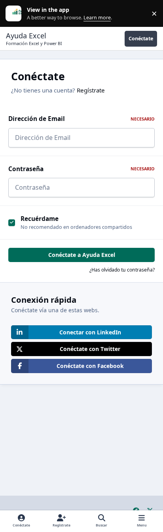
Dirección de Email (81, 119)
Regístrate (91, 90)
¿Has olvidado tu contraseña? (122, 269)
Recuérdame (40, 219)
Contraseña (81, 169)
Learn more (15, 13)
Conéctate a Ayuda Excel (81, 254)
